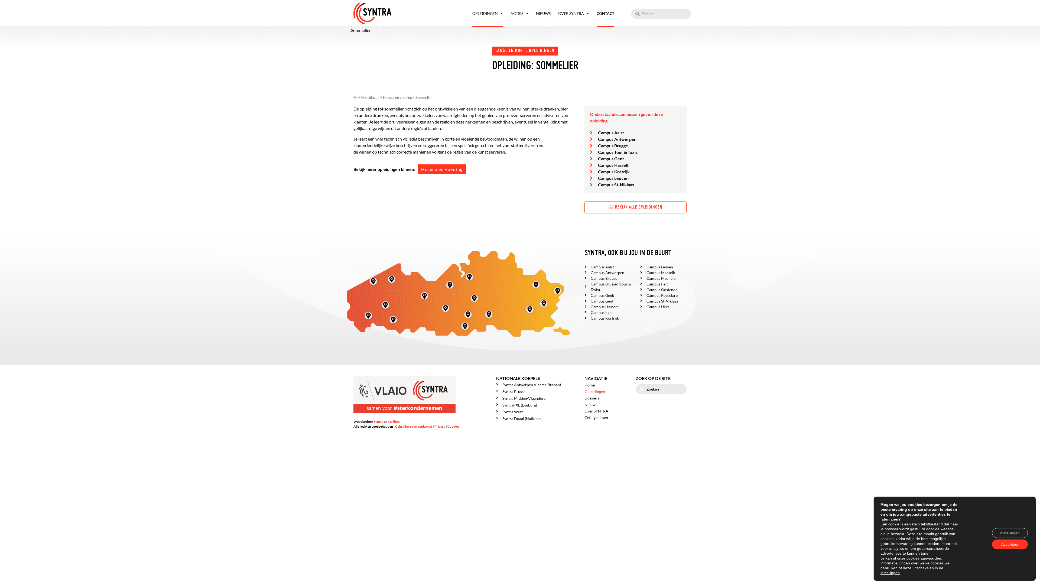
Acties (517, 13)
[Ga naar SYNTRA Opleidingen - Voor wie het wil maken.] (355, 97)
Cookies (453, 426)
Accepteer (1010, 544)
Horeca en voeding (442, 169)
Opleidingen (485, 13)
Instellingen (1010, 533)
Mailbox (393, 422)
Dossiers (591, 398)
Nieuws (543, 13)
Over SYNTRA (571, 13)
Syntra (378, 422)
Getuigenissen (596, 417)
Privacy (439, 426)
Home (589, 385)
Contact (605, 13)
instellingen (890, 573)
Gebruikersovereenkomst (413, 426)
